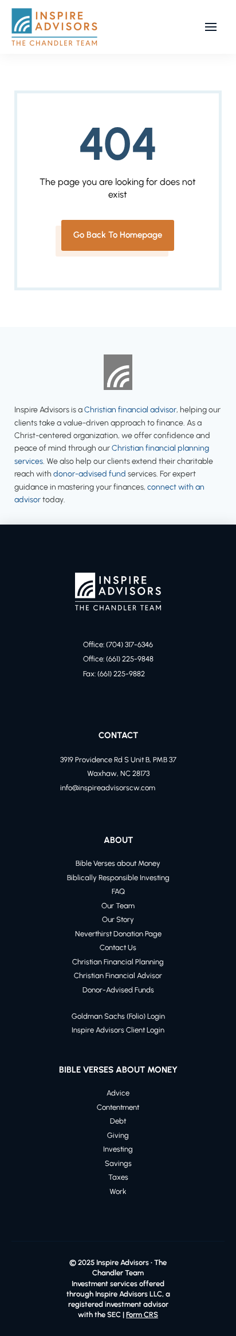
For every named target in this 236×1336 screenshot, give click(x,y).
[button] (211, 27)
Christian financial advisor (130, 410)
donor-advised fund (89, 474)
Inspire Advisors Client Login (118, 1030)
